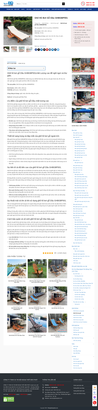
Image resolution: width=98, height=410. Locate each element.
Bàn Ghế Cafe (76, 246)
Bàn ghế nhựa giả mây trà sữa (82, 201)
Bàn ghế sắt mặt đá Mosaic (81, 226)
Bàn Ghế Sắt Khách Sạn (81, 222)
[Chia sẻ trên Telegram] (58, 49)
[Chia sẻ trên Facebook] (36, 49)
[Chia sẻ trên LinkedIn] (52, 49)
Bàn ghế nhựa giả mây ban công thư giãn (83, 198)
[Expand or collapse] (44, 68)
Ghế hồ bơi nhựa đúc (78, 319)
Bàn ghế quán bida (77, 211)
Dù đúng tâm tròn (79, 276)
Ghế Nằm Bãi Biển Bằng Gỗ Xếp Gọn (57, 281)
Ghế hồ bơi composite (78, 311)
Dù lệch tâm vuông (79, 299)
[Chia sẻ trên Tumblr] (55, 49)
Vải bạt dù (77, 304)
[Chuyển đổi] (94, 130)
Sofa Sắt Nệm (76, 353)
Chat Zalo (94, 394)
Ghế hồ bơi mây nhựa (78, 315)
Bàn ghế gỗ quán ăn (80, 150)
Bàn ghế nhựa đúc (79, 174)
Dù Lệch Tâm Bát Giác (80, 292)
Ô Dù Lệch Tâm (77, 290)
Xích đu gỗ (75, 359)
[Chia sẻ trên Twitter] (41, 49)
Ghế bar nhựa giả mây (78, 332)
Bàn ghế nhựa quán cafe (81, 183)
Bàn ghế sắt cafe (79, 220)
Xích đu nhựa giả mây (78, 363)
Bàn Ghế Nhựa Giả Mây (79, 190)
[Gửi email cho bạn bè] (44, 49)
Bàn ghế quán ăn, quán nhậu (80, 206)
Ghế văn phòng (77, 340)
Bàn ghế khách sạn (78, 165)
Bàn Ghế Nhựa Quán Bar (81, 181)
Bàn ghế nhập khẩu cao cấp (79, 266)
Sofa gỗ (75, 348)
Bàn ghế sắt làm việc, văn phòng (83, 224)
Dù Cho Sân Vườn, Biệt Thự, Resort (82, 285)
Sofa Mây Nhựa (77, 351)
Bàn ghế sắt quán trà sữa (81, 237)
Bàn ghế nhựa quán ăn (80, 178)
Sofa (22, 9)
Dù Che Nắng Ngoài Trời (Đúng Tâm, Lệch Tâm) (82, 270)
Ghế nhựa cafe (77, 262)
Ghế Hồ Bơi (36, 9)
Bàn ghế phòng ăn (77, 204)
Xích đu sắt (76, 365)
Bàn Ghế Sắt (76, 217)
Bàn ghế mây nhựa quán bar (82, 195)
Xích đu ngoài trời (77, 361)
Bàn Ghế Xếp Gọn (77, 243)
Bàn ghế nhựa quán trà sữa (81, 185)
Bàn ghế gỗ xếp (78, 157)
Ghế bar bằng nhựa (78, 327)
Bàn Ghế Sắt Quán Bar (80, 235)
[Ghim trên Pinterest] (47, 49)
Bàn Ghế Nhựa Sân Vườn (81, 187)
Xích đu (28, 9)
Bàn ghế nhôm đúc (77, 170)
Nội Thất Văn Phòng (77, 338)
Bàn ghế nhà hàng (77, 167)
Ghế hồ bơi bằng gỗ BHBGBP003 (16, 308)
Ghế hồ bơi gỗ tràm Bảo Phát (17, 335)
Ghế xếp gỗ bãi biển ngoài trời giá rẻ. (37, 308)
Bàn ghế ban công (77, 133)
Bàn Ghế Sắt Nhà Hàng (80, 228)
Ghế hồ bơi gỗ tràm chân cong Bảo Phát (16, 281)
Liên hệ (89, 9)
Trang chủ (10, 9)
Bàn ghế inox (76, 160)
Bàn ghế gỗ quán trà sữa (81, 155)
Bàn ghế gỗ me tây (79, 141)
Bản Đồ (94, 389)
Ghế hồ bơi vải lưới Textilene (80, 322)
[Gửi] (63, 4)
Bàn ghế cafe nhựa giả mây (81, 193)
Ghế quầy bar (75, 325)
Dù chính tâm (76, 273)
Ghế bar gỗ (76, 330)
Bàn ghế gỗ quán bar (80, 153)
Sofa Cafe (75, 346)
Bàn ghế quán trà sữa (78, 215)
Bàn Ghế (16, 9)
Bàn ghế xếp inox (79, 162)
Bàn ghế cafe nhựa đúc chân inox (81, 256)
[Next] (29, 31)
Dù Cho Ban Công (77, 279)
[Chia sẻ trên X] (38, 49)
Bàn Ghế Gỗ (76, 137)
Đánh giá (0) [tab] (21, 63)
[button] (5, 43)
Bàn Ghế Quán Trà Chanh (79, 213)
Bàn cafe (75, 248)
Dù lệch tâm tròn (79, 296)
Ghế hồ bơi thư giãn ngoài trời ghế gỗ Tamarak (37, 336)
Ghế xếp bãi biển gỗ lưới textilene (58, 336)
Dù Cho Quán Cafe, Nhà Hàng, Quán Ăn (83, 283)
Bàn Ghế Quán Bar (78, 208)
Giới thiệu (83, 9)
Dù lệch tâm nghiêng (80, 294)
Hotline (94, 402)
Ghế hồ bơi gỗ (54, 23)
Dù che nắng (46, 9)
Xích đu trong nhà (77, 368)
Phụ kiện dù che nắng (78, 302)
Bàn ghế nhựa (76, 172)
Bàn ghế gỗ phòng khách (81, 148)
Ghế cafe (75, 260)
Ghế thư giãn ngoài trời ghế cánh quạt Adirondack (37, 281)
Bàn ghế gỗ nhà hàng (80, 144)
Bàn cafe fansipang (79, 251)
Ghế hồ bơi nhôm (77, 317)
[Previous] (6, 31)
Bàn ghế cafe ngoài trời (79, 254)
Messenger (95, 399)
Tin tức (76, 9)
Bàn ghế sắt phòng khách (81, 233)
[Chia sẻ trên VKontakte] (50, 49)
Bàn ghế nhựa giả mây (58, 9)
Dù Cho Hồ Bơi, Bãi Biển (79, 281)
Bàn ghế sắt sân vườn (80, 239)
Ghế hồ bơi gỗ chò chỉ (58, 308)
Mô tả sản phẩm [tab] (11, 63)
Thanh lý (70, 9)
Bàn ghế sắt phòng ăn (80, 231)
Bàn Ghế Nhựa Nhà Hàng (81, 176)
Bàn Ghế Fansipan (77, 135)
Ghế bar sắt (76, 334)
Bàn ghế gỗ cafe (79, 139)
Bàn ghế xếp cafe (77, 258)
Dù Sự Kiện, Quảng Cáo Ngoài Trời (81, 287)
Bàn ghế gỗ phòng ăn (80, 146)
